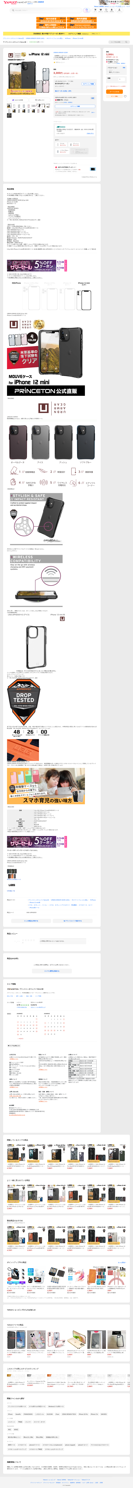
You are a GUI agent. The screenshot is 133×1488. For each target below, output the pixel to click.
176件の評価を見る (22, 1007)
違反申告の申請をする (90, 177)
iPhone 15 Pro (83, 1414)
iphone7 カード (83, 1445)
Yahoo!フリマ (86, 1480)
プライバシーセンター (49, 1482)
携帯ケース (11, 1445)
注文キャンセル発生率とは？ (38, 1007)
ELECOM (50, 1414)
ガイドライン (65, 1482)
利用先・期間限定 (68, 102)
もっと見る (121, 1262)
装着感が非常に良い (52, 1437)
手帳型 (20, 1422)
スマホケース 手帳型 (35, 1449)
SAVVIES (104, 1414)
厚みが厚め (39, 1437)
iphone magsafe (70, 1445)
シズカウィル (40, 1414)
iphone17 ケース (34, 1445)
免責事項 (72, 1482)
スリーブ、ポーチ (39, 1422)
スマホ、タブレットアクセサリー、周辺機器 (63, 905)
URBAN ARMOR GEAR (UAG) (35, 38)
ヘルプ (128, 6)
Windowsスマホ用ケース (56, 1406)
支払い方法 (10, 996)
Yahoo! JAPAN (99, 6)
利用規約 (58, 1482)
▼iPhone (68, 38)
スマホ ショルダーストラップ (17, 1449)
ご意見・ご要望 (99, 1482)
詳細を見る (90, 133)
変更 (124, 67)
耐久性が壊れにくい (14, 1437)
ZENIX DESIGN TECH (69, 1414)
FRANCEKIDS (28, 1414)
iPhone (10, 1414)
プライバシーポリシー (36, 1482)
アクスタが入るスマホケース (100, 1445)
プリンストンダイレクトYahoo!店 (13, 38)
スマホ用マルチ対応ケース (37, 1406)
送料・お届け (19, 996)
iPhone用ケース (34, 907)
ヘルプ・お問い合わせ (87, 1482)
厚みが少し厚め (28, 1437)
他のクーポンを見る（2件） (63, 91)
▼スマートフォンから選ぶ (55, 38)
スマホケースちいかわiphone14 (52, 1445)
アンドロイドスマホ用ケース (17, 1406)
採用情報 (78, 1482)
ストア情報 (38, 996)
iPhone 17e (94, 1414)
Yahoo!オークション (74, 1480)
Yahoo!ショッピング (49, 1480)
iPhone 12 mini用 (78, 38)
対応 (9, 1429)
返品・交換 (29, 996)
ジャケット (11, 1422)
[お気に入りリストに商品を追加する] (125, 96)
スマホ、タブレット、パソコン (37, 905)
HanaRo (18, 1414)
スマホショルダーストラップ (54, 1449)
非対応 (16, 1429)
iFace (57, 1414)
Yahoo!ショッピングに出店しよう (114, 6)
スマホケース (22, 1445)
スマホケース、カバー (85, 905)
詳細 (92, 112)
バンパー (28, 1422)
